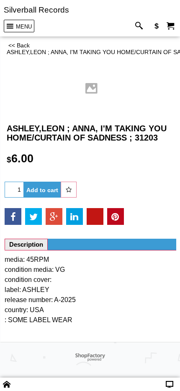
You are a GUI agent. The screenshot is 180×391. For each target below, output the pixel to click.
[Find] (141, 26)
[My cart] (170, 26)
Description (26, 244)
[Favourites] (68, 189)
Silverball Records (36, 9)
